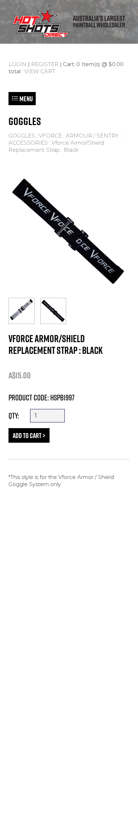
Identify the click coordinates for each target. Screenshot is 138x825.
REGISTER (44, 64)
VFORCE (50, 135)
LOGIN (17, 64)
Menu (25, 98)
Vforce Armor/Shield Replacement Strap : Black (56, 146)
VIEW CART (39, 71)
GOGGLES (21, 135)
